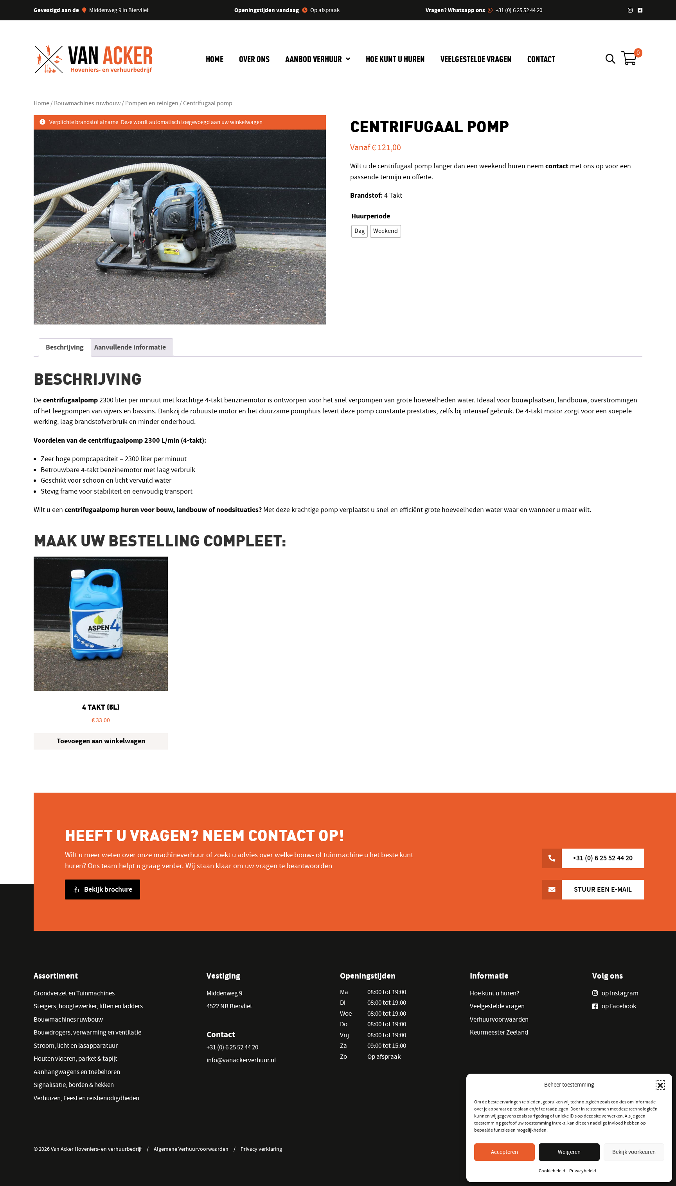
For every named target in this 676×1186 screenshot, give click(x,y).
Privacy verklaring (261, 1148)
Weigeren (569, 1152)
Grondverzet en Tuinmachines (74, 993)
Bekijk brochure (107, 889)
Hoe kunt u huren (395, 59)
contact (556, 166)
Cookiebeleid (552, 1171)
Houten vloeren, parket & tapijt (75, 1058)
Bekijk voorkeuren (634, 1152)
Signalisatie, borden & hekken (74, 1085)
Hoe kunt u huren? (494, 993)
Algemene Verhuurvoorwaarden (191, 1148)
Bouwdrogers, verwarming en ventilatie (87, 1032)
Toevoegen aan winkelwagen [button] (101, 741)
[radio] (359, 231)
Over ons (254, 59)
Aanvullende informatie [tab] (130, 347)
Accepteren (504, 1152)
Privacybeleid (582, 1171)
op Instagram (620, 993)
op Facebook (619, 1006)
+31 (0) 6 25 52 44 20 (519, 10)
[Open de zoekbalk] (610, 58)
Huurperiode (370, 216)
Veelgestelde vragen (476, 59)
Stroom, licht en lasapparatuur (76, 1046)
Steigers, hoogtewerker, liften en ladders (88, 1006)
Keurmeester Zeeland (499, 1032)
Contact (541, 59)
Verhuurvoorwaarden (499, 1019)
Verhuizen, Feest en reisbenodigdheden (86, 1098)
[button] (660, 1085)
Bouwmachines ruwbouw (87, 103)
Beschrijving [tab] (65, 347)
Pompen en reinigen (151, 103)
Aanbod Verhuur (313, 59)
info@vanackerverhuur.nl (241, 1060)
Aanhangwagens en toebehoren (77, 1072)
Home (214, 59)
